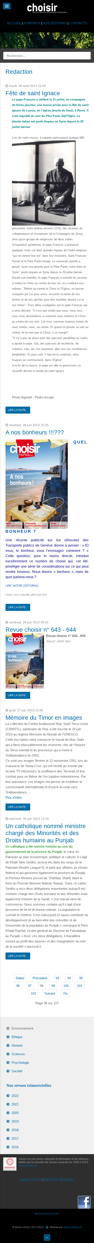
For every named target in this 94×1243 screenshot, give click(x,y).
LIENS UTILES (31, 1180)
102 (33, 993)
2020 (15, 1113)
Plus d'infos (13, 797)
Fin (65, 993)
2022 (15, 1096)
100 (66, 986)
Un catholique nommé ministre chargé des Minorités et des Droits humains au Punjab (45, 833)
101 (79, 986)
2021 (15, 1104)
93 (57, 978)
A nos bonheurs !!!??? (34, 432)
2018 (15, 1130)
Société (17, 1071)
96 (18, 986)
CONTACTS (78, 23)
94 (69, 978)
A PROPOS (31, 23)
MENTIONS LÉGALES (47, 1214)
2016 (15, 1147)
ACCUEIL (14, 23)
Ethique (17, 1037)
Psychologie (20, 1062)
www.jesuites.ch (28, 1165)
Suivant (49, 993)
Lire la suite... (18, 410)
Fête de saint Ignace (32, 93)
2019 (15, 1121)
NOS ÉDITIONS (55, 23)
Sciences (18, 1054)
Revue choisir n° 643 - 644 (40, 629)
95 (81, 978)
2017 (15, 1138)
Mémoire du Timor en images (43, 717)
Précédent (40, 978)
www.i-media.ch (72, 1227)
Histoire (17, 1045)
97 (29, 986)
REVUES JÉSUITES (59, 1180)
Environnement (22, 1028)
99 (53, 986)
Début (20, 978)
